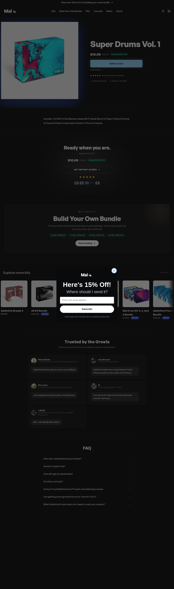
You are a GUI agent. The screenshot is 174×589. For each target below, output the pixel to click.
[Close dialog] (114, 270)
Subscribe (87, 309)
